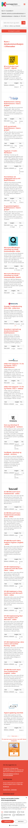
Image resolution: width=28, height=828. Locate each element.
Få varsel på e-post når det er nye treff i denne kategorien (14, 739)
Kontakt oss (6, 786)
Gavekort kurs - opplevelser (10, 789)
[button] (14, 825)
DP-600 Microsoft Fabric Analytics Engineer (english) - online (13, 542)
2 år (15, 168)
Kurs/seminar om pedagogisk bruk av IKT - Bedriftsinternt (12, 178)
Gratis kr (21, 730)
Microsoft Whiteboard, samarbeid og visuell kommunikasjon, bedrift (12, 275)
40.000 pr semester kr (21, 171)
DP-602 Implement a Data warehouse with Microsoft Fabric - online (13, 593)
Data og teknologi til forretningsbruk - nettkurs (13, 426)
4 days (16, 561)
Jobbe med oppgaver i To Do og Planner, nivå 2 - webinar (14, 387)
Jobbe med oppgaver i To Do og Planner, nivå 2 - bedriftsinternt (14, 365)
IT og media (9, 10)
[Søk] (23, 22)
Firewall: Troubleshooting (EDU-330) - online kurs (13, 307)
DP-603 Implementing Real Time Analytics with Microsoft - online (13, 617)
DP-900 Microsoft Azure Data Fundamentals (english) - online (12, 671)
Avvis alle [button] (20, 821)
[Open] (24, 4)
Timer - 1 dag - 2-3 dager (13, 121)
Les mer (24, 808)
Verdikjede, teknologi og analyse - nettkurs (12, 453)
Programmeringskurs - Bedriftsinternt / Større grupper (12, 208)
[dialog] (14, 812)
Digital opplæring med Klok (13, 713)
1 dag (15, 268)
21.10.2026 (17, 270)
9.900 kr (21, 509)
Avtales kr (19, 293)
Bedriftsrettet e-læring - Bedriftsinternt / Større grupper (12, 103)
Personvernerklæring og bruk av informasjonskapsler (11, 774)
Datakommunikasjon (7, 16)
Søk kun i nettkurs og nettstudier (12, 26)
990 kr (21, 404)
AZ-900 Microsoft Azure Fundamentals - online (12, 492)
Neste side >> (15, 736)
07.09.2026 (17, 324)
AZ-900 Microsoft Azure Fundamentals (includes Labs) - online (12, 514)
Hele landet (7, 121)
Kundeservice (7, 779)
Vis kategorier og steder (14, 31)
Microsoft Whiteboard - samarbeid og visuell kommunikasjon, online (12, 249)
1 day (15, 509)
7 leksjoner (16, 86)
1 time (12, 383)
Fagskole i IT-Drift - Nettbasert (11, 152)
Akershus (16, 16)
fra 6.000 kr (21, 201)
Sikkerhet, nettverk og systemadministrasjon (13, 13)
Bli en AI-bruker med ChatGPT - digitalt (11, 67)
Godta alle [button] (7, 821)
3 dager (13, 348)
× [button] (26, 797)
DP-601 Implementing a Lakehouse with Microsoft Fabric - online (13, 568)
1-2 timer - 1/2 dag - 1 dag (13, 201)
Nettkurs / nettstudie (9, 85)
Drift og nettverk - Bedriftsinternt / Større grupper (12, 128)
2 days (16, 535)
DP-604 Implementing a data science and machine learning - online (14, 644)
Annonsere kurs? (8, 794)
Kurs (3, 10)
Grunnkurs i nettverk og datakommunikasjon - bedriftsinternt (12, 331)
